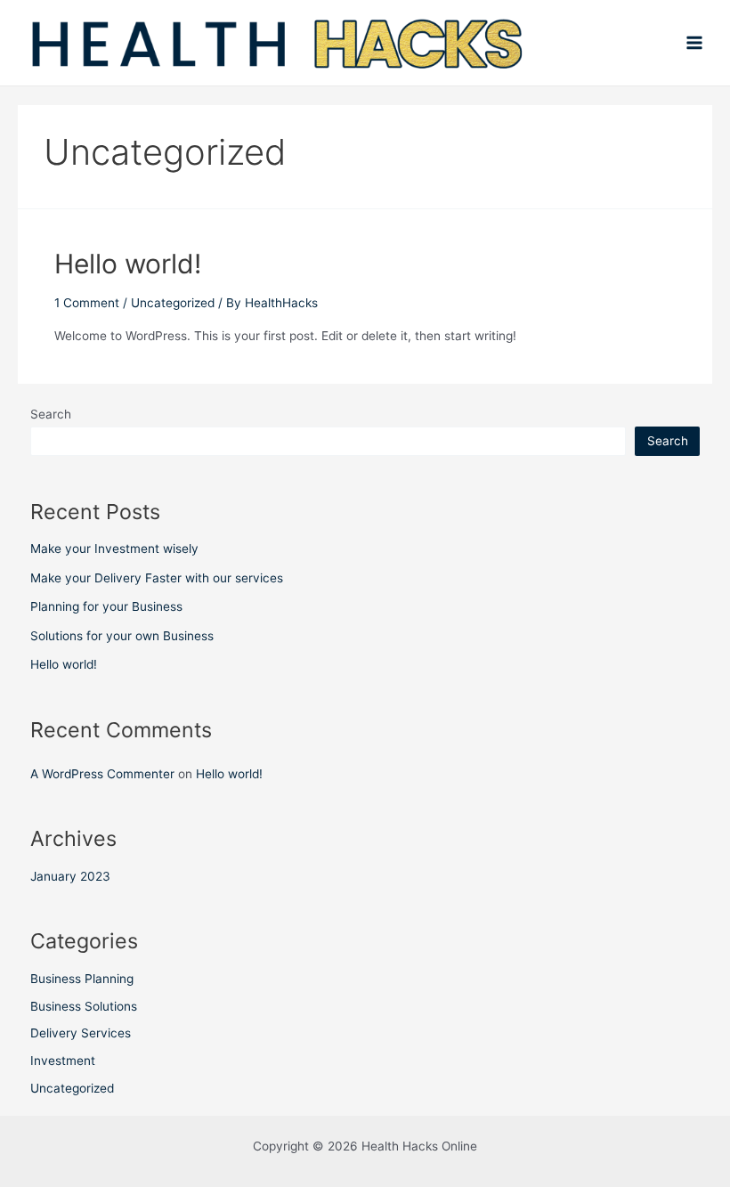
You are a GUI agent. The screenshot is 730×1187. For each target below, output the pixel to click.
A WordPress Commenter (102, 774)
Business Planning (82, 979)
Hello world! (127, 264)
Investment (62, 1060)
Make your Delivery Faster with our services (156, 578)
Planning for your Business (106, 606)
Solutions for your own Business (122, 636)
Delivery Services (80, 1033)
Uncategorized (173, 303)
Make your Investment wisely (114, 548)
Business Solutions (83, 1006)
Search (50, 414)
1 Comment (86, 303)
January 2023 (70, 876)
